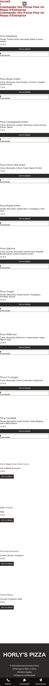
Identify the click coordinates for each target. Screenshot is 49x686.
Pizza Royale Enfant (10, 205)
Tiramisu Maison (6, 595)
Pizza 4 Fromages (9, 377)
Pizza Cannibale (8, 418)
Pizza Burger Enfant (10, 79)
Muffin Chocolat (6, 508)
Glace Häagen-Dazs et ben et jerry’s (14, 464)
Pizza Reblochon (8, 334)
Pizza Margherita (8, 36)
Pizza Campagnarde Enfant (14, 122)
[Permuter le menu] (25, 4)
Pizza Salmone (7, 248)
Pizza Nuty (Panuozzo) (9, 551)
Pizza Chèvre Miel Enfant (13, 165)
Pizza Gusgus (7, 291)
